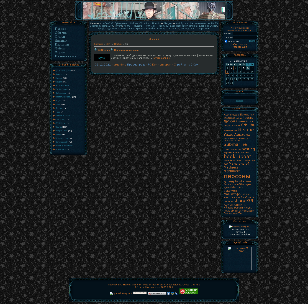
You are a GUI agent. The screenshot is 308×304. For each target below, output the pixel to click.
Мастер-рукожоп (233, 189)
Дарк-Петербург (179, 26)
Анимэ (124, 28)
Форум (60, 52)
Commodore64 (61, 142)
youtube (234, 184)
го (243, 160)
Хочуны (248, 208)
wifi (247, 194)
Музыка (58, 78)
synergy (229, 181)
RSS (198, 284)
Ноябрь (118, 44)
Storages (245, 184)
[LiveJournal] (176, 293)
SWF (226, 164)
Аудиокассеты (235, 205)
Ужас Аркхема (237, 134)
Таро (57, 112)
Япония (58, 108)
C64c (240, 213)
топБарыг (248, 210)
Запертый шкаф (62, 116)
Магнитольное (61, 138)
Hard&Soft (107, 26)
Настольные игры (63, 97)
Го (212, 23)
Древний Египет (208, 26)
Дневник (61, 40)
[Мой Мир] (172, 293)
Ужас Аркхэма (242, 152)
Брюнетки (141, 28)
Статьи (60, 36)
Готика (238, 140)
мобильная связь (232, 160)
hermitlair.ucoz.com (149, 287)
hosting (248, 149)
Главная (60, 29)
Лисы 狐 (185, 28)
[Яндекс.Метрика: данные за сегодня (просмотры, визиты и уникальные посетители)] (239, 226)
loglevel (228, 197)
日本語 (101, 28)
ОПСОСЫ (228, 201)
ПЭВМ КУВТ (60, 149)
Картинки (61, 44)
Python (58, 134)
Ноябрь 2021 (240, 61)
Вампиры (162, 28)
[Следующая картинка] (229, 19)
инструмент (231, 138)
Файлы (59, 48)
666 (207, 28)
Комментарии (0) (164, 64)
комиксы (243, 138)
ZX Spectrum (61, 89)
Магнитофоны (234, 194)
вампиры (230, 130)
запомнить (233, 41)
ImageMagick (233, 210)
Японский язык (62, 85)
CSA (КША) (60, 119)
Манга (115, 28)
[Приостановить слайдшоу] (154, 19)
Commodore (230, 213)
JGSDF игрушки (231, 115)
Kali (178, 23)
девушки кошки (232, 125)
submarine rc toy (232, 150)
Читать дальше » (162, 58)
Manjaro (168, 23)
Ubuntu (58, 127)
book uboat (237, 156)
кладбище (229, 118)
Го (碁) (58, 100)
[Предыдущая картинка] (78, 19)
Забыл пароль (239, 44)
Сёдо (108, 28)
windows (228, 208)
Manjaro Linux (61, 131)
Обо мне (61, 32)
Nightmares (232, 171)
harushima (119, 64)
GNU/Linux (60, 123)
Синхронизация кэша (126, 50)
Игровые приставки (64, 146)
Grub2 (244, 197)
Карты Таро (197, 28)
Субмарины (60, 93)
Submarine (235, 144)
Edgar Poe (250, 160)
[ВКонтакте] (169, 293)
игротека (229, 152)
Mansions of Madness (236, 165)
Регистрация (240, 47)
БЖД (131, 28)
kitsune (246, 129)
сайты (239, 118)
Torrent (118, 26)
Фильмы (150, 26)
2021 (109, 44)
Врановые (173, 28)
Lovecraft (228, 141)
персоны (237, 176)
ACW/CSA (108, 23)
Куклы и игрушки (63, 70)
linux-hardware (243, 181)
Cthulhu (248, 125)
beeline (251, 197)
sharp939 (243, 200)
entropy (236, 197)
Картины (163, 26)
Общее (58, 82)
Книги (57, 104)
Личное (58, 74)
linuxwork (238, 208)
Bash (226, 184)
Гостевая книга (65, 56)
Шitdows (133, 23)
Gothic (151, 28)
